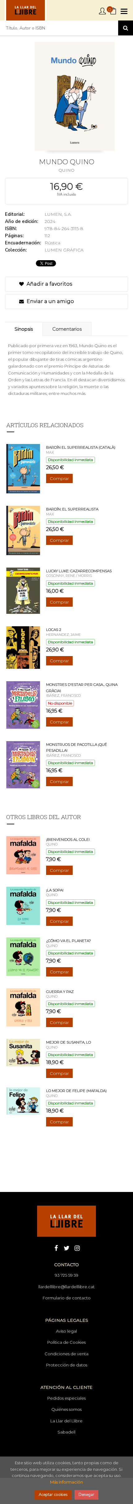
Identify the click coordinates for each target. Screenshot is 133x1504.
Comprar (59, 478)
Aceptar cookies (53, 1494)
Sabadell (66, 1431)
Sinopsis (24, 329)
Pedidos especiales (66, 1398)
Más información (66, 1481)
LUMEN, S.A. (58, 214)
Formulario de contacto (67, 1297)
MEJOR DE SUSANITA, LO (68, 1042)
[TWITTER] (66, 1247)
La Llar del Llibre (66, 1420)
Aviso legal (66, 1331)
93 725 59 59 (66, 1275)
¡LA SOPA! (54, 890)
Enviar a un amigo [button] (49, 301)
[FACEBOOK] (56, 1247)
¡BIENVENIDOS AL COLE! (68, 839)
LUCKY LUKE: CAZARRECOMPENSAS (79, 571)
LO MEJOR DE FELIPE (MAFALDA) (76, 1090)
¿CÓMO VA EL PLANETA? (68, 940)
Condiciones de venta (66, 1353)
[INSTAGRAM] (77, 1247)
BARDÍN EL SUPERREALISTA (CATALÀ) (80, 447)
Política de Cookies (66, 1342)
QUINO (66, 170)
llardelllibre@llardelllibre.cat (66, 1286)
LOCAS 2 (53, 629)
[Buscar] (125, 27)
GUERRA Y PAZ (60, 991)
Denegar (86, 1494)
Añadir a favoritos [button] (48, 284)
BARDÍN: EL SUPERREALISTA (72, 509)
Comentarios (67, 329)
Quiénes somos (66, 1409)
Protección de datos (66, 1364)
